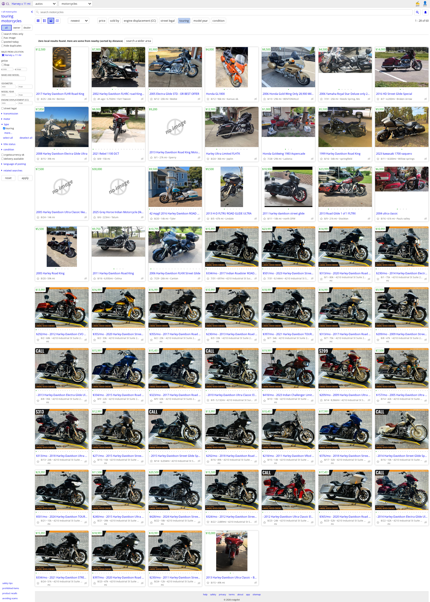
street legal (10, 108)
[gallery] (51, 21)
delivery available (14, 158)
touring (10, 128)
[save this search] (425, 12)
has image (10, 37)
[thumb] (44, 21)
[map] (57, 21)
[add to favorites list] (38, 99)
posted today (11, 41)
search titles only (13, 33)
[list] (38, 21)
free (6, 65)
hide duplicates (13, 45)
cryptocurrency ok (14, 154)
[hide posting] (86, 99)
